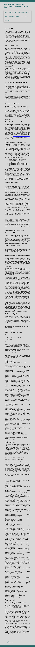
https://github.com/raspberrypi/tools (21, 136)
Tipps (22, 16)
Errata (26, 16)
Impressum (10, 641)
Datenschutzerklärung (19, 641)
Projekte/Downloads (14, 16)
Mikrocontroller (12, 12)
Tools (5, 16)
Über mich (7, 20)
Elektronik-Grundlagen (23, 12)
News (5, 12)
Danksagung (10, 642)
